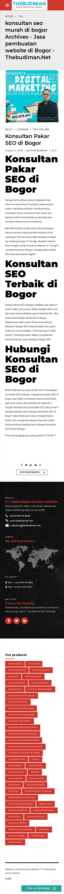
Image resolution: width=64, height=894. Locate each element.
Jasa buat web (15, 689)
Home (9, 16)
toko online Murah (17, 823)
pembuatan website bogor (20, 804)
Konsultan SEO (31, 269)
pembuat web (45, 804)
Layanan (23, 129)
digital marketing (40, 683)
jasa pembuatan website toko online (25, 746)
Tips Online (41, 129)
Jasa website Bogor (35, 785)
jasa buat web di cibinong (40, 689)
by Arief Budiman (37, 150)
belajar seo (33, 664)
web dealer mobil (16, 836)
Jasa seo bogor (15, 766)
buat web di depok (16, 683)
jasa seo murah (36, 766)
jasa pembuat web (16, 759)
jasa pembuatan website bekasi (22, 727)
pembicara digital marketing (21, 797)
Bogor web (13, 676)
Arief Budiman (15, 664)
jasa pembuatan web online (21, 715)
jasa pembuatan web (18, 702)
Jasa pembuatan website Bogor (22, 734)
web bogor (44, 829)
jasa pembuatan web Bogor (21, 708)
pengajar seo (14, 817)
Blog (8, 129)
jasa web (35, 772)
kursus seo (13, 791)
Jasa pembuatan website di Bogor (23, 740)
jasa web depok (36, 778)
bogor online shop (17, 670)
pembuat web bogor (17, 810)
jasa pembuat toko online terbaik (24, 753)
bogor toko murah (41, 670)
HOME (8, 878)
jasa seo (35, 759)
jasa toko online (16, 772)
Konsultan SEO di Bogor (31, 369)
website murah (15, 842)
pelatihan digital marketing (38, 791)
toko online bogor (36, 817)
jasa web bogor (15, 778)
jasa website (14, 785)
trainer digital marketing (20, 829)
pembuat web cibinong (44, 810)
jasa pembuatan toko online (21, 695)
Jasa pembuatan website (19, 721)
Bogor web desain (33, 676)
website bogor (38, 836)
